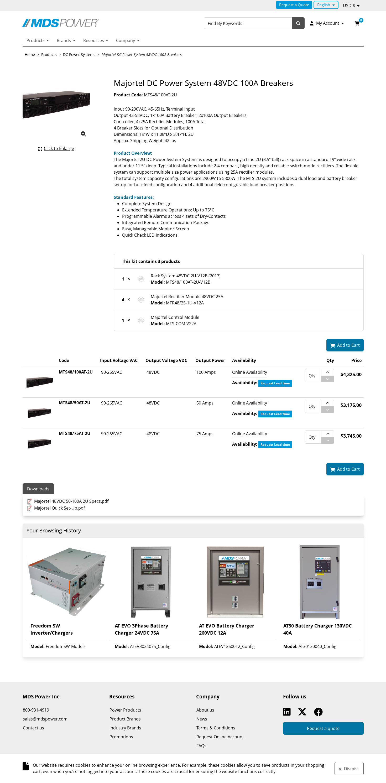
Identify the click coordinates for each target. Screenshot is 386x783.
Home (30, 54)
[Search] (298, 23)
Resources (93, 40)
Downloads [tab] (38, 489)
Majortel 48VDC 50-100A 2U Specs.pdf (71, 501)
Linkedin (288, 712)
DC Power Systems (79, 54)
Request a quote (323, 728)
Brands (64, 40)
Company (125, 40)
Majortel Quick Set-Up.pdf (59, 508)
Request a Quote (294, 4)
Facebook (319, 712)
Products (36, 40)
